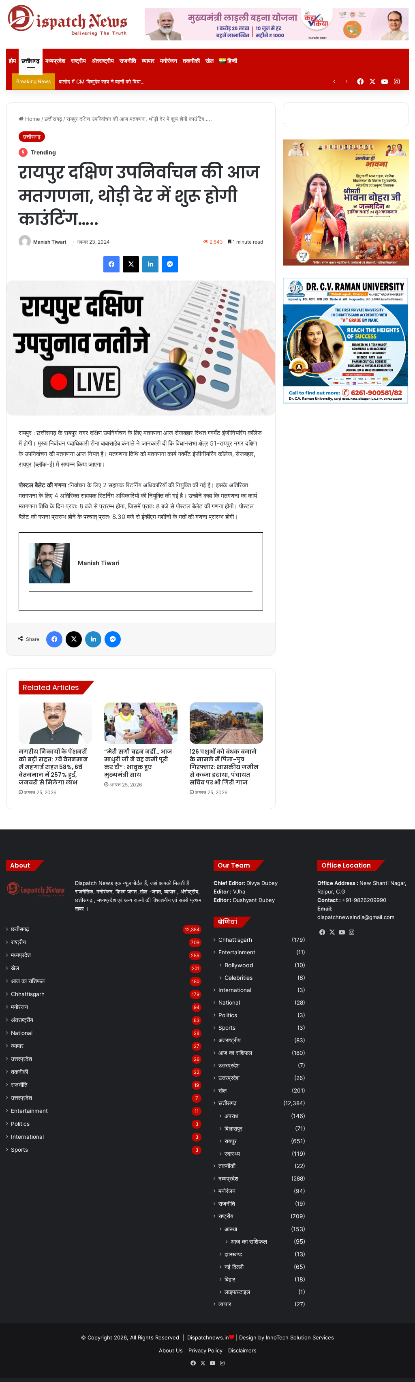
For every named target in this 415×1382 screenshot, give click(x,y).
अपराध (231, 1115)
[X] (332, 932)
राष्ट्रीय (78, 60)
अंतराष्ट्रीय (103, 60)
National (21, 1033)
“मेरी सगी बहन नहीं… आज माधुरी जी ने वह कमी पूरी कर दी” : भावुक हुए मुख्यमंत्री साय (138, 763)
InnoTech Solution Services (300, 1337)
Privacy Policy (205, 1350)
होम (12, 60)
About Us (171, 1350)
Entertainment (29, 1111)
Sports (19, 1149)
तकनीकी (191, 60)
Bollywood (239, 965)
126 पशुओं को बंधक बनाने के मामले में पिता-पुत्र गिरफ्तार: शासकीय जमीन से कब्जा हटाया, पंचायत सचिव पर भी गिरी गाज (224, 767)
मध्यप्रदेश (55, 60)
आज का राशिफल (28, 981)
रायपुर (231, 1141)
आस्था (231, 1229)
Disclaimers (242, 1350)
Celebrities (238, 977)
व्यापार (148, 60)
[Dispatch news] (69, 21)
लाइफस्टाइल (237, 1291)
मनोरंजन (168, 60)
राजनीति (128, 60)
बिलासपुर (233, 1128)
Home (32, 119)
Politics (20, 1124)
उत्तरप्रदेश (21, 1059)
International (27, 1136)
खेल (209, 60)
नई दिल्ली (234, 1266)
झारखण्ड (233, 1254)
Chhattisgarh (28, 994)
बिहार (230, 1279)
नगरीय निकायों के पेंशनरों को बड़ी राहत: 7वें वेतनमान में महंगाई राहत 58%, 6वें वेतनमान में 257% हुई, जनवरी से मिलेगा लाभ (53, 767)
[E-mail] (33, 605)
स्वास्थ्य (232, 1153)
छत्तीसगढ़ (30, 60)
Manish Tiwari (49, 242)
